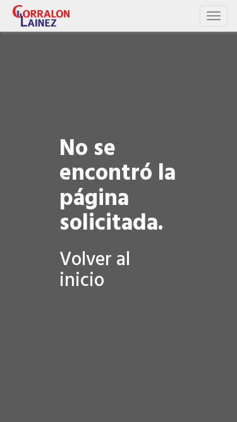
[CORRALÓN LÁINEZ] (41, 16)
